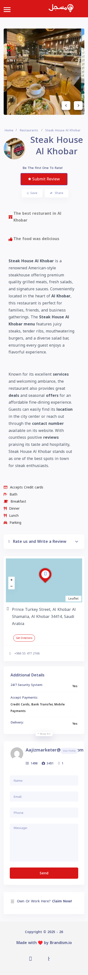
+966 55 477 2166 (27, 653)
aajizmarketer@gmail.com (55, 750)
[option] (44, 71)
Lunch (14, 515)
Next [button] (78, 105)
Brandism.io (61, 942)
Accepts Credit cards (26, 487)
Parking (15, 522)
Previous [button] (66, 105)
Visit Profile (69, 751)
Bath (13, 494)
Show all (45, 734)
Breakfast (18, 501)
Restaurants (29, 130)
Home (8, 130)
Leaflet (73, 598)
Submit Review (46, 179)
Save (33, 193)
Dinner (14, 508)
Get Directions (24, 638)
